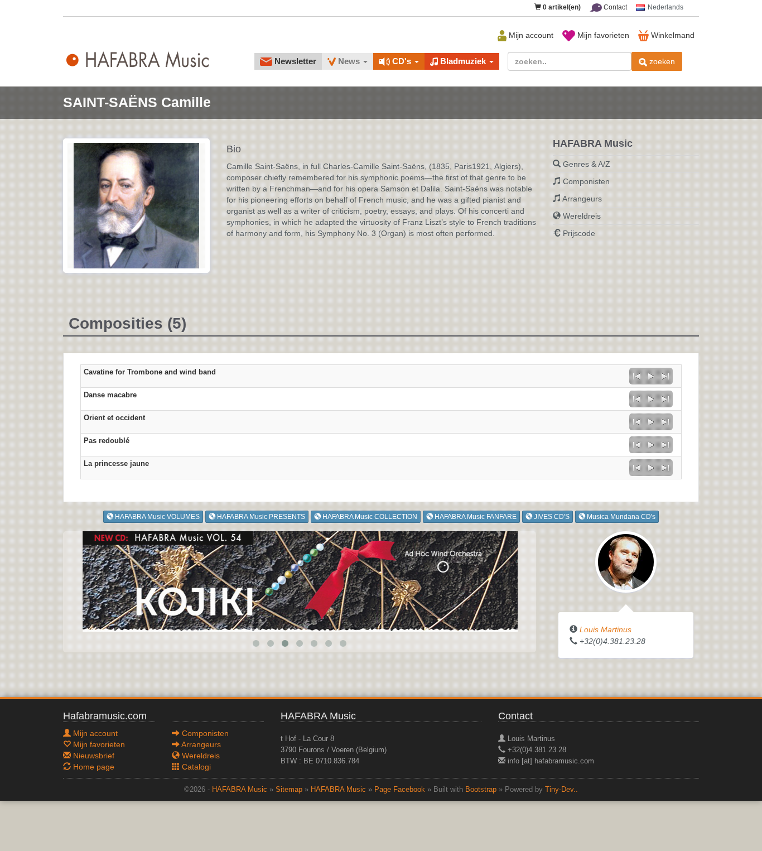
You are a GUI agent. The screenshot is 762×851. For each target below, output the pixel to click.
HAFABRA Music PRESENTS (260, 517)
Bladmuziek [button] (463, 61)
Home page (92, 766)
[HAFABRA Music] (299, 580)
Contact (614, 7)
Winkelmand (672, 35)
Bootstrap (480, 790)
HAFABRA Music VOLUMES (156, 517)
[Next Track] (665, 376)
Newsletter (294, 61)
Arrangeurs (582, 198)
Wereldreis (582, 215)
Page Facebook (399, 790)
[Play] (651, 376)
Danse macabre (110, 395)
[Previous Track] (636, 376)
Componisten (586, 181)
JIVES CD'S (551, 517)
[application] (651, 376)
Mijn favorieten (602, 35)
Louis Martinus (605, 629)
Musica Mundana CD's (620, 517)
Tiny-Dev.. (561, 790)
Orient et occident (114, 418)
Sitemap (289, 790)
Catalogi (195, 766)
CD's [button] (401, 61)
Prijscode (579, 233)
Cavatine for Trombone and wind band (150, 372)
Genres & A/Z (586, 164)
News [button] (349, 61)
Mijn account (530, 35)
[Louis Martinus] (626, 561)
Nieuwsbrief (92, 755)
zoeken (661, 61)
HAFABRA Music (239, 790)
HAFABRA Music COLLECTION (369, 517)
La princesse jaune (116, 464)
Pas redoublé (106, 441)
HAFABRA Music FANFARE (475, 517)
